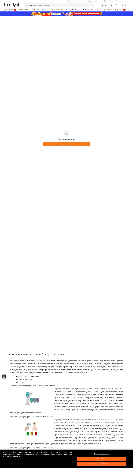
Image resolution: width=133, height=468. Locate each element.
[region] (66, 459)
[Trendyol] (11, 5)
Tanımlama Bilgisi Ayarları (101, 454)
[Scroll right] (127, 9)
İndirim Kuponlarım (73, 1)
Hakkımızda (98, 1)
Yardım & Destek (109, 1)
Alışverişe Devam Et (66, 144)
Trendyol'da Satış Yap (86, 1)
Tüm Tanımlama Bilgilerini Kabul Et (101, 464)
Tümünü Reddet (101, 459)
